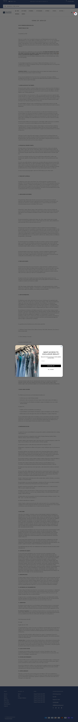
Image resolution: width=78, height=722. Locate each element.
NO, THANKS (51, 369)
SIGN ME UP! (51, 365)
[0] (75, 14)
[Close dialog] (61, 346)
